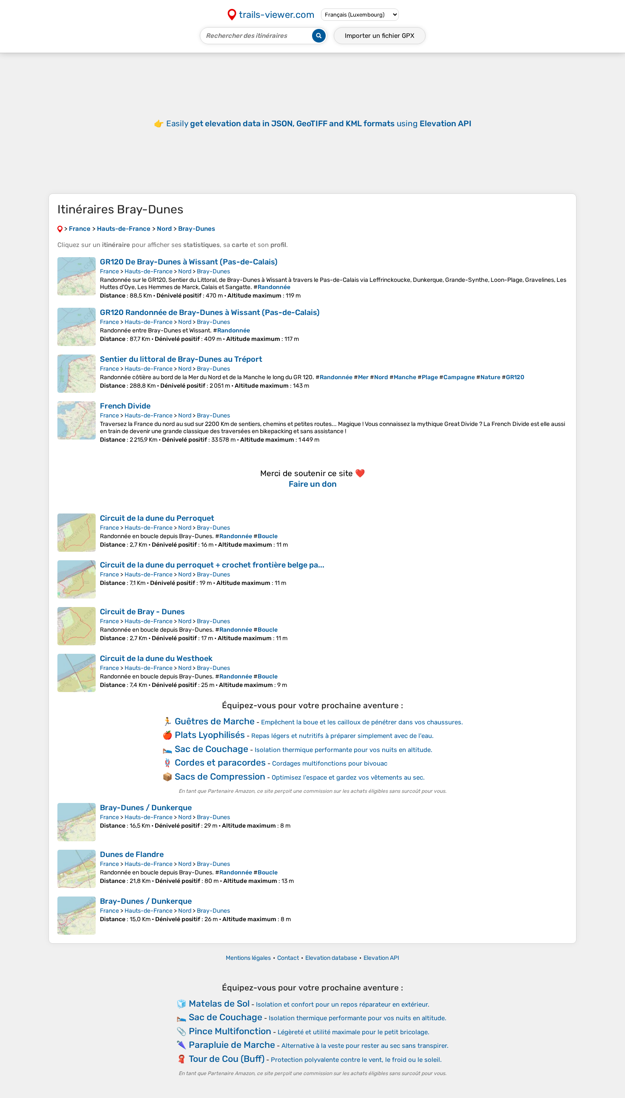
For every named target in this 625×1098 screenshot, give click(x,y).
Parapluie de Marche (232, 1044)
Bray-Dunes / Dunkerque (146, 807)
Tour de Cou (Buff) (226, 1058)
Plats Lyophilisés (210, 734)
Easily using (319, 123)
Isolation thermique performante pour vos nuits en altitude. (343, 750)
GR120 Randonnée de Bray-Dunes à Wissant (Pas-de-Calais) (210, 312)
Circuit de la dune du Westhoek (156, 658)
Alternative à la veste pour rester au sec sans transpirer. (365, 1046)
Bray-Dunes (213, 271)
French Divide (125, 406)
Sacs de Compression (220, 776)
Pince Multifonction (230, 1031)
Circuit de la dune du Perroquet (157, 518)
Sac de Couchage (211, 748)
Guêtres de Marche (215, 721)
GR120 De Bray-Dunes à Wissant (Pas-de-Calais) (189, 262)
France (109, 271)
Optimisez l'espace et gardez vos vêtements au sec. (348, 777)
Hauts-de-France (149, 271)
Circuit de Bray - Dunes (142, 611)
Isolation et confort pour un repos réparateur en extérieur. (342, 1004)
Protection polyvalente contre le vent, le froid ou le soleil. (356, 1060)
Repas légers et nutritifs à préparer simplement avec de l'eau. (342, 736)
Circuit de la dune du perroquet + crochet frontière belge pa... (212, 565)
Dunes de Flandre (132, 854)
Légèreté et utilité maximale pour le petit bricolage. (353, 1032)
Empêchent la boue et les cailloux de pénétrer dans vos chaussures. (362, 722)
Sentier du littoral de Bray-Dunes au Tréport (181, 359)
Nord (184, 271)
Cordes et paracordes (220, 762)
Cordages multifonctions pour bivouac (329, 763)
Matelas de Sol (219, 1003)
